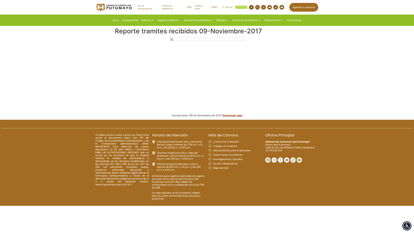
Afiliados (221, 20)
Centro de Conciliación (245, 20)
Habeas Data (199, 7)
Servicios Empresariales (197, 20)
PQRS (189, 7)
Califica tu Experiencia (167, 7)
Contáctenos (293, 20)
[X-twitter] (257, 7)
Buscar (235, 7)
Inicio (116, 20)
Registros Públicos (168, 20)
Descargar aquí (232, 115)
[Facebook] (267, 160)
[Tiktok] (275, 7)
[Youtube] (269, 7)
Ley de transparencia (145, 7)
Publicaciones (272, 20)
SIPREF (214, 7)
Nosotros (146, 20)
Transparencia (130, 20)
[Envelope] (281, 7)
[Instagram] (263, 7)
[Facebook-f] (251, 7)
